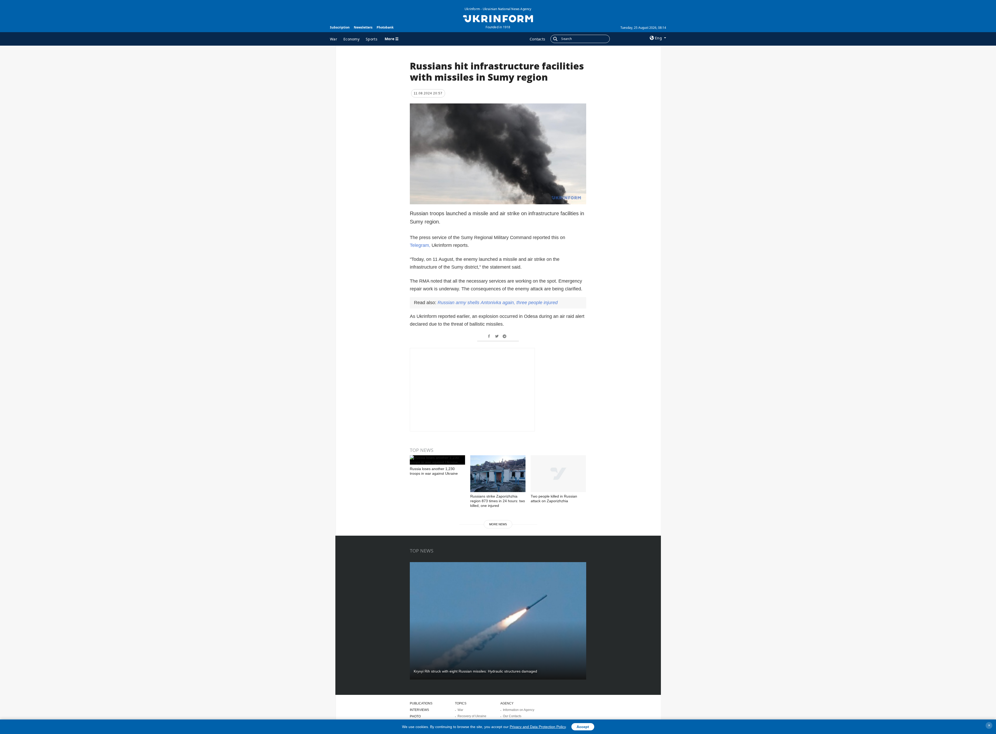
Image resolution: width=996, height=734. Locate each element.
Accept (583, 727)
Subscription (340, 27)
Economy (351, 39)
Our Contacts (512, 716)
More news (498, 524)
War (333, 39)
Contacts (537, 39)
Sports (371, 39)
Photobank (385, 27)
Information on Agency (518, 710)
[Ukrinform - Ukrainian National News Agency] (498, 18)
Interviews (419, 710)
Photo (415, 716)
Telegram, (420, 245)
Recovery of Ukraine (472, 716)
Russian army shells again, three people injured (498, 302)
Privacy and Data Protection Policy (538, 727)
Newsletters (363, 27)
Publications (421, 703)
